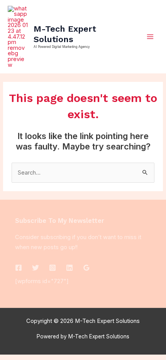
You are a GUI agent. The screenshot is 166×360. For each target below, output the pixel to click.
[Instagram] (52, 267)
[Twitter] (35, 267)
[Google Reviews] (86, 267)
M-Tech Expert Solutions (65, 34)
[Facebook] (18, 267)
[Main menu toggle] (150, 37)
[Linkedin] (69, 267)
